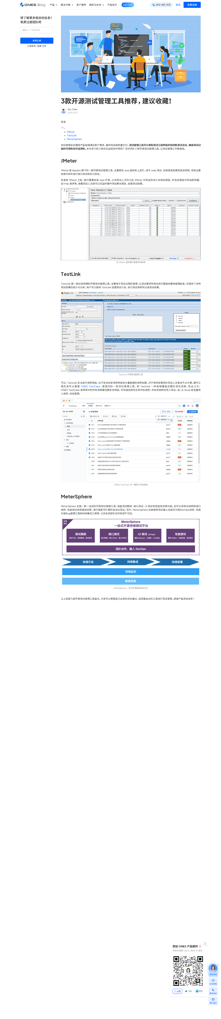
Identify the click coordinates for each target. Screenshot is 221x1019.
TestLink (72, 135)
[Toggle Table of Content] (63, 128)
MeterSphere (74, 139)
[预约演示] (213, 998)
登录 (178, 5)
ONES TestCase (90, 386)
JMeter (71, 132)
